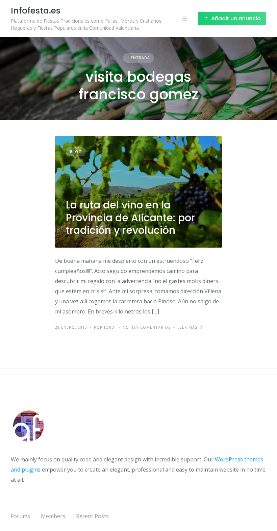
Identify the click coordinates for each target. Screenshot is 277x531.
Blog (76, 151)
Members (53, 516)
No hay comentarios (147, 327)
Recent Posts (92, 516)
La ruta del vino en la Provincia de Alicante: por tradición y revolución (130, 217)
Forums (20, 516)
